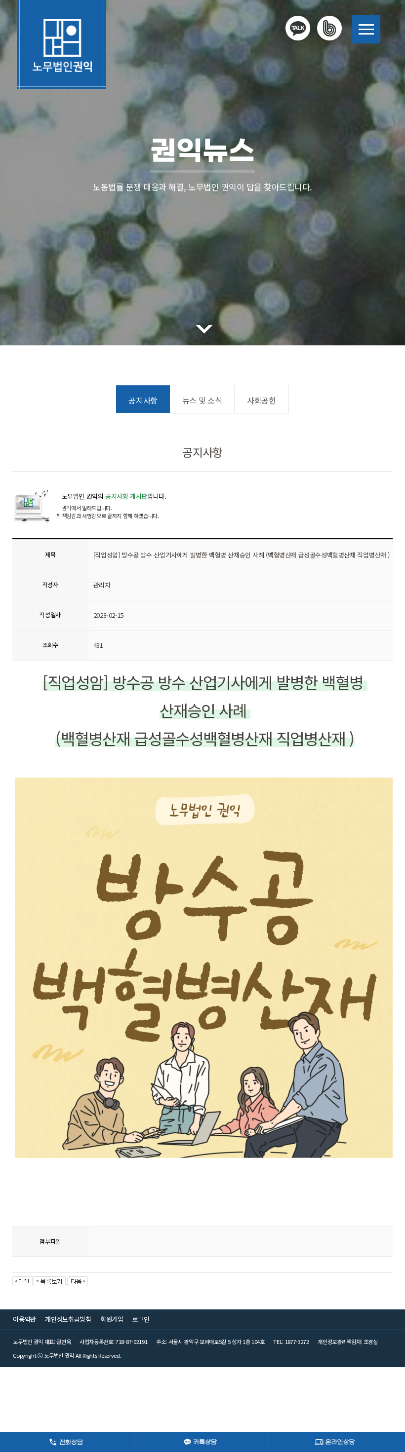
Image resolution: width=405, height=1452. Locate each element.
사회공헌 (261, 400)
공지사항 (142, 400)
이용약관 (24, 1319)
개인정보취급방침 (68, 1319)
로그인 (141, 1319)
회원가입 (111, 1319)
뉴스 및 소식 (202, 400)
